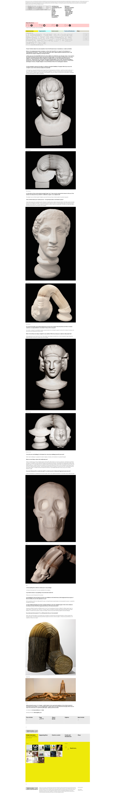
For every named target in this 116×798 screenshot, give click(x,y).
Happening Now (42, 31)
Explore (67, 717)
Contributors (68, 9)
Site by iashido (80, 787)
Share (67, 12)
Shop (78, 31)
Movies (54, 13)
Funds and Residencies (69, 31)
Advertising (68, 10)
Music (53, 14)
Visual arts (55, 17)
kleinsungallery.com (38, 712)
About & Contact (69, 7)
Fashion (54, 11)
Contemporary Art (57, 7)
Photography (55, 15)
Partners (67, 6)
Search (67, 14)
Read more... (73, 748)
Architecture (55, 6)
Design (53, 10)
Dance (53, 9)
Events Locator (55, 31)
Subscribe (68, 13)
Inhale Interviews (30, 31)
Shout (67, 15)
